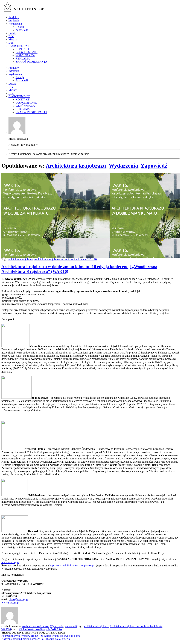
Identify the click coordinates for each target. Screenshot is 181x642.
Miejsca (12, 39)
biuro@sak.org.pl (18, 599)
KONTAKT (23, 48)
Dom (11, 42)
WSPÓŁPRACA (25, 55)
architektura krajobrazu (20, 259)
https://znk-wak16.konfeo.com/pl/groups (72, 565)
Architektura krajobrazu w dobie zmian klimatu (60, 259)
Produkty (13, 17)
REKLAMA (23, 58)
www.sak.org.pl (10, 562)
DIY (11, 36)
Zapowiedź (22, 29)
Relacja (20, 26)
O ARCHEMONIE (19, 45)
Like (59, 629)
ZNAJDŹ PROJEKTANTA (31, 61)
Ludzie (12, 33)
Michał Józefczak (28, 629)
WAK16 (92, 259)
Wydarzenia (15, 23)
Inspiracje (13, 20)
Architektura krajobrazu (76, 165)
